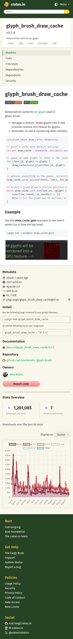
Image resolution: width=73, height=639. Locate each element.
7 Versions (12, 64)
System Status (13, 562)
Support (10, 557)
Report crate (21, 383)
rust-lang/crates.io (18, 623)
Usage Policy (13, 583)
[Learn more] (69, 300)
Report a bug (13, 567)
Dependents (13, 75)
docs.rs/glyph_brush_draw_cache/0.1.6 (30, 347)
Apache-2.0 (13, 286)
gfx (21, 43)
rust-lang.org (12, 527)
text (30, 43)
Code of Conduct (15, 597)
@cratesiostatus (17, 632)
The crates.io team (16, 536)
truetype (43, 43)
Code (9, 58)
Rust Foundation (15, 531)
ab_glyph (39, 112)
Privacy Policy (13, 592)
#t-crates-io (14, 628)
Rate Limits (12, 606)
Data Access (12, 602)
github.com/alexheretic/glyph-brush (29, 360)
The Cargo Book (14, 553)
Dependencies (14, 69)
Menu (63, 4)
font (10, 43)
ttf (54, 43)
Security (11, 80)
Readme (11, 52)
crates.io (18, 4)
